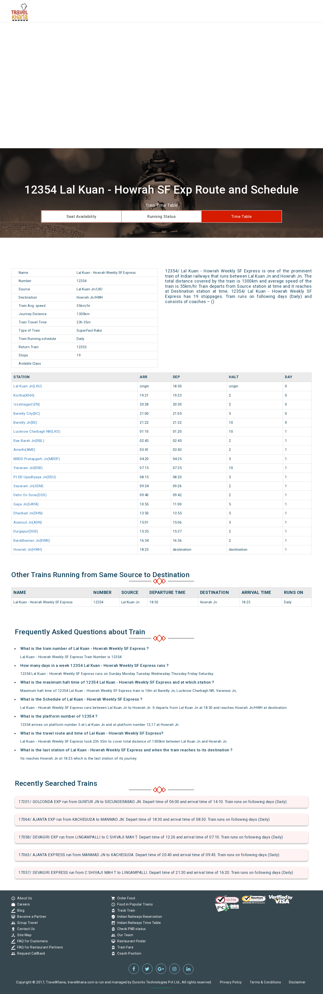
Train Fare (124, 947)
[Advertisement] (142, 33)
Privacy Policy (231, 982)
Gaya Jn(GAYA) (26, 504)
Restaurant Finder (130, 941)
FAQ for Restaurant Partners (39, 947)
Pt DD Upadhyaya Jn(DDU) (34, 477)
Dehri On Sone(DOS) (30, 495)
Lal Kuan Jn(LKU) (27, 386)
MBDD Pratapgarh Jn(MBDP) (36, 459)
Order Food (125, 898)
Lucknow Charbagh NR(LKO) (36, 431)
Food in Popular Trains (134, 904)
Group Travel (26, 923)
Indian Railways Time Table (138, 923)
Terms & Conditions (265, 982)
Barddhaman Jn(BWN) (31, 540)
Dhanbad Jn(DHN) (28, 513)
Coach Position (128, 953)
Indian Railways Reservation (138, 916)
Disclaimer (297, 982)
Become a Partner (30, 916)
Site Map (23, 935)
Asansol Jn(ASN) (27, 522)
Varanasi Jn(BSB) (28, 468)
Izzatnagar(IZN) (26, 404)
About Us (23, 898)
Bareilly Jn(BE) (25, 422)
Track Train (125, 910)
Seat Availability (81, 216)
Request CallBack (30, 953)
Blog (19, 910)
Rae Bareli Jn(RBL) (28, 441)
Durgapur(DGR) (25, 531)
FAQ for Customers (31, 941)
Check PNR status (130, 929)
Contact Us (25, 929)
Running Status (161, 216)
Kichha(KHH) (24, 395)
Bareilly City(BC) (26, 413)
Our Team (124, 935)
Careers (22, 904)
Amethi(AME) (24, 450)
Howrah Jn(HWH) (27, 549)
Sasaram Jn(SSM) (28, 486)
